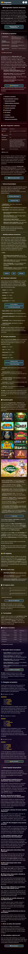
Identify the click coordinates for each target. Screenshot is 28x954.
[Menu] (26, 2)
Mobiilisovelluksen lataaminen (12, 103)
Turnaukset (7, 115)
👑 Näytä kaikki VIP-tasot (7, 597)
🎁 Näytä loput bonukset (7, 52)
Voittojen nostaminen (10, 108)
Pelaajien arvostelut (9, 117)
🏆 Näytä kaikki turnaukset (7, 644)
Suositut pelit (8, 110)
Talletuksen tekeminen (10, 105)
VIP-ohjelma (7, 112)
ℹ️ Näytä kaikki (5, 152)
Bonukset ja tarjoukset (10, 96)
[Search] (23, 2)
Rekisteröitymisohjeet (10, 101)
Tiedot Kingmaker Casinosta (11, 98)
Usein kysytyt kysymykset (11, 119)
